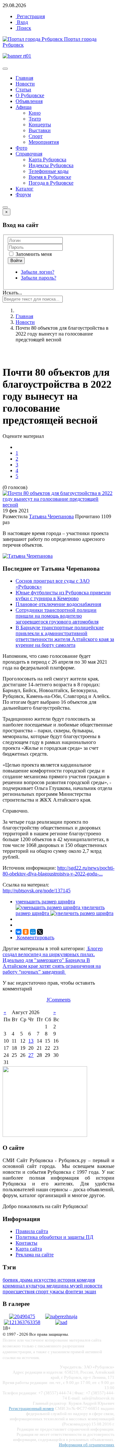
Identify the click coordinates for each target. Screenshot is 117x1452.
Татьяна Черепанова (51, 516)
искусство (46, 1280)
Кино (35, 113)
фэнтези (74, 1291)
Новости (25, 83)
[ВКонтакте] (18, 932)
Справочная (29, 153)
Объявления (29, 101)
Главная (24, 78)
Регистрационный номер (31, 1408)
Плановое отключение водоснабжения (58, 604)
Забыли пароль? (38, 277)
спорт (43, 1291)
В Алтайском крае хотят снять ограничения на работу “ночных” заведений (52, 966)
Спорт (36, 136)
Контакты (26, 1243)
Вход (22, 22)
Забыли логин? (37, 272)
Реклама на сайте (35, 1254)
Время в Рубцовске (50, 177)
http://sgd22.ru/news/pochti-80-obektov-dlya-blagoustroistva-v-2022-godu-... (58, 870)
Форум (23, 194)
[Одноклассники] (26, 932)
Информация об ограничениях (86, 1444)
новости (93, 1285)
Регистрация (30, 16)
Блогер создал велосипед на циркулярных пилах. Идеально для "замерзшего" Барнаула (53, 954)
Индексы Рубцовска (51, 165)
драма (27, 1280)
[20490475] (22, 1316)
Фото (21, 148)
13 (30, 1041)
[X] (40, 932)
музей (77, 1285)
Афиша (24, 107)
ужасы (57, 1291)
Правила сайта (32, 1231)
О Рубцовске (30, 95)
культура (36, 1285)
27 (30, 1055)
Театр (35, 118)
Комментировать (35, 937)
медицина (58, 1285)
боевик (11, 1280)
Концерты (40, 124)
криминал (14, 1285)
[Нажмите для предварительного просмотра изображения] (58, 505)
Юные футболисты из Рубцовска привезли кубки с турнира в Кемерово (63, 595)
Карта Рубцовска (47, 159)
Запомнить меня (33, 254)
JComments (58, 999)
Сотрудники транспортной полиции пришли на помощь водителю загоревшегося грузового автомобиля (57, 615)
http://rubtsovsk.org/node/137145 (37, 890)
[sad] (61, 1322)
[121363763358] (22, 1322)
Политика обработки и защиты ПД (54, 1237)
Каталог (24, 188)
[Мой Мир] (33, 932)
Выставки (40, 130)
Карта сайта (29, 1249)
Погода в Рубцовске (51, 183)
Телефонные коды (49, 171)
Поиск (23, 28)
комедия (86, 1280)
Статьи (23, 89)
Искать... (12, 292)
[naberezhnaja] (61, 1316)
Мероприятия (44, 142)
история (67, 1280)
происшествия (19, 1291)
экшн (90, 1291)
